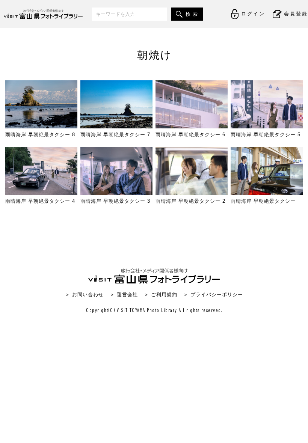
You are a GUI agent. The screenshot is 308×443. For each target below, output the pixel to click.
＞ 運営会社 (124, 294)
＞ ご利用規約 (160, 294)
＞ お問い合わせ (84, 294)
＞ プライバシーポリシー (213, 294)
